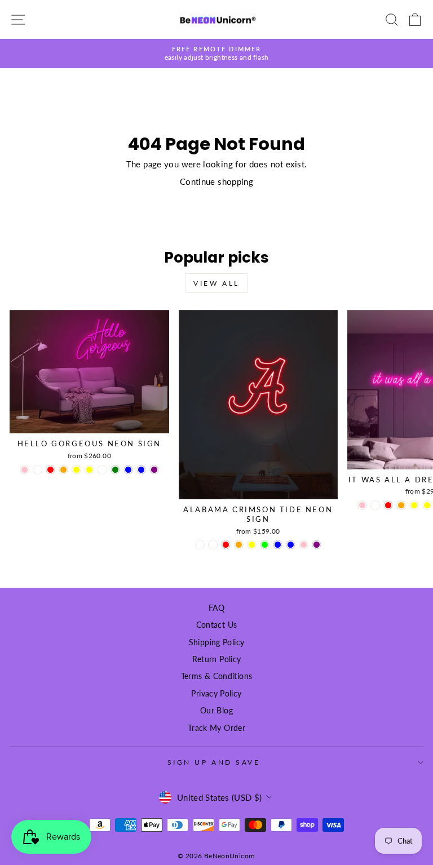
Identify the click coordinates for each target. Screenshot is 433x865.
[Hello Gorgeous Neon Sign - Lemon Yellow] (76, 469)
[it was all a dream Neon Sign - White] (375, 505)
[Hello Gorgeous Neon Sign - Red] (50, 469)
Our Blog (216, 710)
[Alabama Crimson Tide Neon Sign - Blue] (277, 544)
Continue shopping (216, 181)
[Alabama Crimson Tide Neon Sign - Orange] (239, 544)
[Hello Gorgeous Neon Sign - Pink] (24, 469)
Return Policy (216, 659)
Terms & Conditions (217, 676)
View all (216, 283)
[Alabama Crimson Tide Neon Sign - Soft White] (213, 544)
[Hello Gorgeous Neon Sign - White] (37, 469)
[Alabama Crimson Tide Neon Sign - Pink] (303, 544)
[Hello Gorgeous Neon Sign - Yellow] (89, 469)
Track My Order (216, 728)
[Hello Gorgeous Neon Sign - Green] (115, 469)
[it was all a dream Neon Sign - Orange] (401, 505)
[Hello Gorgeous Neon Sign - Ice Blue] (141, 469)
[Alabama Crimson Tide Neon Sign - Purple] (316, 544)
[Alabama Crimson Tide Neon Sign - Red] (226, 544)
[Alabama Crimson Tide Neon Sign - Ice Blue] (290, 544)
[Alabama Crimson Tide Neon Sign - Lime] (264, 544)
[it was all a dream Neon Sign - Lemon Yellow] (414, 505)
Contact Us (216, 624)
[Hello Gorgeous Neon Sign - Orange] (63, 469)
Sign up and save (213, 762)
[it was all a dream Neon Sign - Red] (388, 505)
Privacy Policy (216, 693)
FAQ (216, 608)
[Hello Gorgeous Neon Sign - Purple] (154, 469)
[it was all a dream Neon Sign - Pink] (362, 505)
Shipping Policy (217, 642)
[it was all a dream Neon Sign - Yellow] (427, 505)
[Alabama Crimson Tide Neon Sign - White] (200, 544)
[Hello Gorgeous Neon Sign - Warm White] (102, 469)
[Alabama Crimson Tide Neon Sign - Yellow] (252, 544)
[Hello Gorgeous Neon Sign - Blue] (128, 469)
